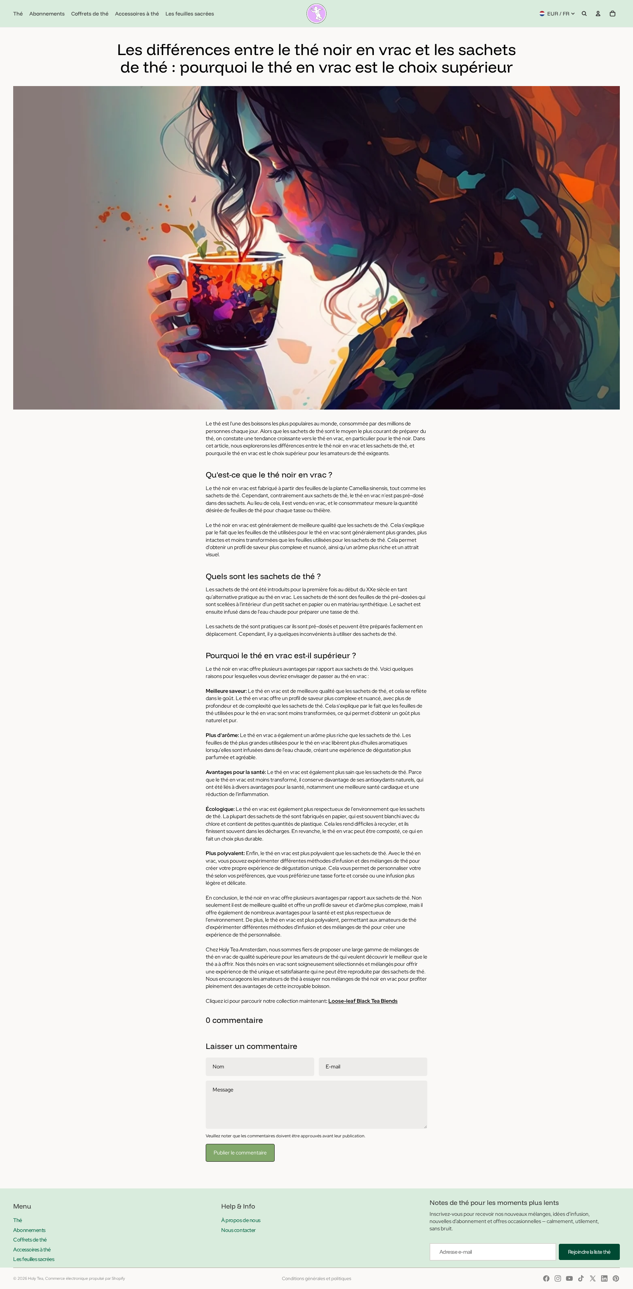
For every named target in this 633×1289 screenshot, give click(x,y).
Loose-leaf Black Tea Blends (363, 1000)
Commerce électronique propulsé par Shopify (85, 1278)
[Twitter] (593, 1278)
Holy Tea (35, 1278)
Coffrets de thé (30, 1239)
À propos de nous (240, 1220)
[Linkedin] (604, 1278)
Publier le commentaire (240, 1152)
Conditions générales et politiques (316, 1278)
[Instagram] (558, 1278)
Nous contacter (238, 1230)
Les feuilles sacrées (33, 1259)
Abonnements (29, 1230)
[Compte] (598, 13)
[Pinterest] (616, 1278)
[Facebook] (546, 1278)
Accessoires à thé (32, 1249)
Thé (17, 1220)
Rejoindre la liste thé (589, 1251)
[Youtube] (569, 1278)
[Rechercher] (584, 13)
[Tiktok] (581, 1278)
